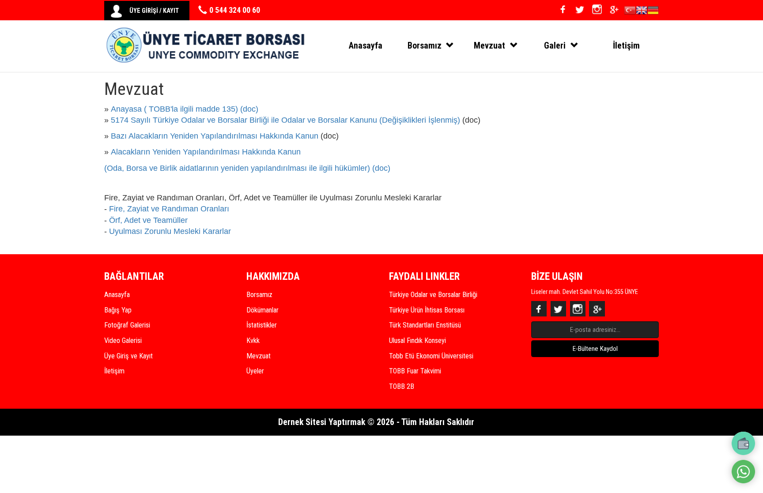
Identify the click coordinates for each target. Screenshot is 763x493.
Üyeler (255, 371)
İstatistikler (261, 325)
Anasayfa (365, 46)
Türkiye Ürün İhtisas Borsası (427, 310)
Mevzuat (258, 356)
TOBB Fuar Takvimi (415, 371)
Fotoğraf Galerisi (127, 325)
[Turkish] (629, 11)
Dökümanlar (262, 310)
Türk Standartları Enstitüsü (425, 325)
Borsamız (259, 294)
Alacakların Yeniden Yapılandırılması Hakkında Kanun (206, 151)
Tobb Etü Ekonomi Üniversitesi (431, 356)
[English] (641, 11)
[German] (653, 11)
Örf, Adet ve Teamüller (149, 220)
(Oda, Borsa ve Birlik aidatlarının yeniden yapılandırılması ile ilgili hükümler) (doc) (247, 168)
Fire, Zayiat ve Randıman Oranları (169, 208)
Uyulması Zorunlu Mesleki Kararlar (170, 231)
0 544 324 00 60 (234, 10)
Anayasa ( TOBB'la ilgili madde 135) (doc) (184, 109)
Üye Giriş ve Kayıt (128, 356)
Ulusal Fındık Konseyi (417, 340)
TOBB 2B (401, 386)
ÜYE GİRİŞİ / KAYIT (154, 10)
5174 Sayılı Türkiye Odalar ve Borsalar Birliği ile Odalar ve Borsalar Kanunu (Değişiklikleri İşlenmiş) (285, 120)
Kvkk (253, 340)
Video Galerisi (123, 340)
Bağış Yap (118, 310)
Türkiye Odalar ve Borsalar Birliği (433, 294)
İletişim (626, 46)
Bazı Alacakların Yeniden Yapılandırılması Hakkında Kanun (214, 136)
